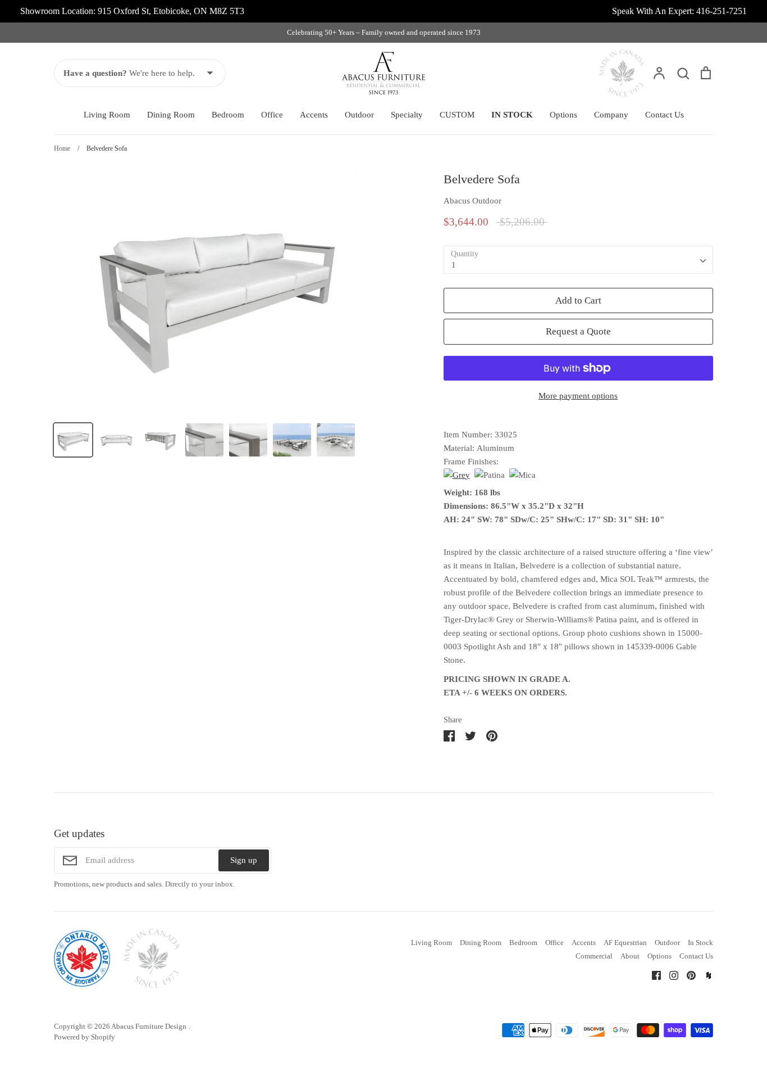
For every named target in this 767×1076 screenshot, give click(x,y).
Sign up (243, 860)
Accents (314, 114)
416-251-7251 (721, 11)
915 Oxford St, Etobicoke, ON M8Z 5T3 (171, 11)
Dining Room (171, 114)
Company (611, 114)
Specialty (407, 114)
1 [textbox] (453, 264)
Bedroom (228, 114)
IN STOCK (512, 114)
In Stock (700, 942)
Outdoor (359, 114)
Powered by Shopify (84, 1037)
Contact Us (664, 114)
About (630, 956)
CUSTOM (457, 114)
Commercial (594, 956)
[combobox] (578, 260)
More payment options (578, 395)
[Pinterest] (687, 974)
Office (272, 114)
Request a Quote (578, 331)
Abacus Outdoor (472, 200)
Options (563, 114)
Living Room (107, 114)
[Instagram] (669, 974)
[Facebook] (652, 974)
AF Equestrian (625, 942)
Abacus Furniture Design (149, 1026)
